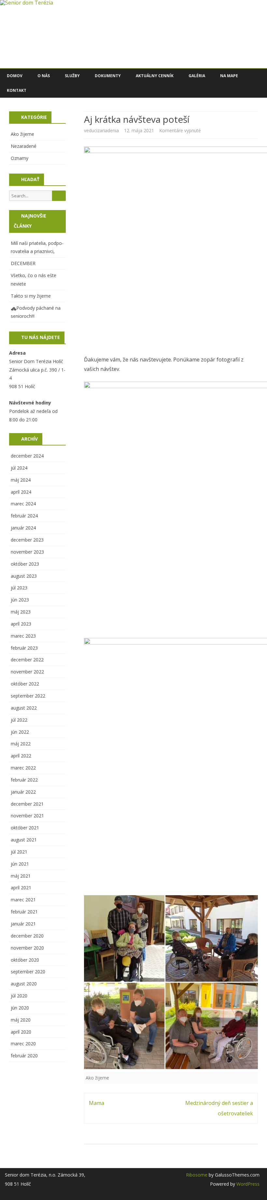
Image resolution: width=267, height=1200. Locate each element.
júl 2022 (19, 720)
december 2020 (27, 936)
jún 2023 (20, 600)
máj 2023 (21, 612)
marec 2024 (23, 504)
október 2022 (25, 684)
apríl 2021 (21, 887)
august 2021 (24, 840)
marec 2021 (23, 899)
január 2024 (23, 528)
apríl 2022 (21, 756)
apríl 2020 (21, 1032)
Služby (72, 75)
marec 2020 (23, 1043)
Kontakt (16, 90)
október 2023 (25, 564)
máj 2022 (21, 744)
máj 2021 (21, 876)
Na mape (229, 75)
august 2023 (24, 576)
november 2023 (27, 552)
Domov (14, 75)
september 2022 (28, 696)
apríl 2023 (21, 624)
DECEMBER (23, 263)
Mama (96, 1103)
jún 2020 (20, 1008)
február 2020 (24, 1055)
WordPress (247, 1184)
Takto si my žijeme (31, 296)
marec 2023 (23, 636)
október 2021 (25, 828)
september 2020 (28, 971)
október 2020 (25, 960)
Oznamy (19, 158)
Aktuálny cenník (155, 75)
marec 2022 (23, 768)
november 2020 (27, 948)
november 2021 (27, 815)
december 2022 (27, 659)
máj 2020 (21, 1020)
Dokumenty (108, 75)
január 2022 (23, 792)
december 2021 (27, 804)
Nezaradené (23, 146)
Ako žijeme (97, 1078)
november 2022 (27, 672)
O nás (43, 75)
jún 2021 (20, 864)
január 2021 (23, 924)
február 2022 (24, 780)
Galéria (197, 75)
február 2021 (24, 912)
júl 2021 (19, 852)
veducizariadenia (101, 130)
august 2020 (24, 984)
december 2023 (27, 540)
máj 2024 (21, 480)
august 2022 (24, 708)
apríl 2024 (21, 492)
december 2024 (27, 456)
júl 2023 (19, 588)
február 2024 (24, 516)
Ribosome (196, 1175)
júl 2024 (19, 468)
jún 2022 (20, 732)
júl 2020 (19, 996)
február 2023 (24, 648)
